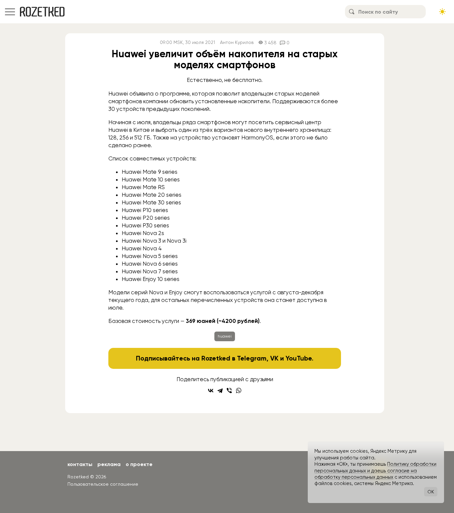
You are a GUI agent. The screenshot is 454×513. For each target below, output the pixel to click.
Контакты (79, 464)
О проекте (139, 464)
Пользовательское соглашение (102, 484)
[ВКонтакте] (211, 390)
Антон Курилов (237, 42)
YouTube (298, 358)
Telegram (252, 358)
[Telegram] (220, 390)
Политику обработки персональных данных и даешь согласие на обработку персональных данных (375, 470)
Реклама (109, 464)
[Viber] (229, 390)
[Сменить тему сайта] (442, 11)
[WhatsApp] (239, 390)
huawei (225, 336)
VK (274, 358)
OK (430, 491)
